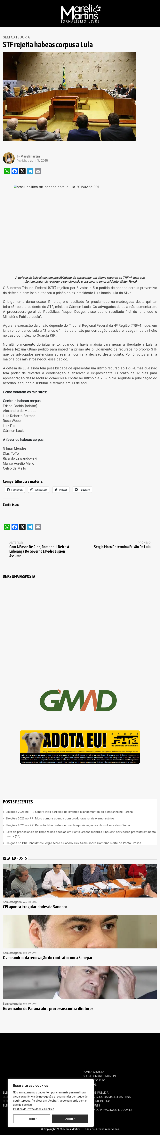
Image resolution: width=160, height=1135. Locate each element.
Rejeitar (32, 1118)
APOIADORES (91, 1105)
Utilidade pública (95, 1092)
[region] (51, 1103)
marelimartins (30, 156)
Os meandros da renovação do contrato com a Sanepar (47, 957)
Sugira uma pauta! (96, 1101)
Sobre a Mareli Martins (100, 1076)
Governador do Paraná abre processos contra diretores (48, 1008)
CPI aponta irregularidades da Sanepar (35, 906)
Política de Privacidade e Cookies (33, 1109)
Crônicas (90, 1084)
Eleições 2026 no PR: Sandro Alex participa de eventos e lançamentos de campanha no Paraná (69, 812)
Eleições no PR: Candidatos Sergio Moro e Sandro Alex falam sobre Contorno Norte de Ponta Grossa (73, 843)
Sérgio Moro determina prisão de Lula (122, 546)
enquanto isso (94, 1080)
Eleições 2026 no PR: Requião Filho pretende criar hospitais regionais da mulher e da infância (68, 825)
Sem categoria (16, 37)
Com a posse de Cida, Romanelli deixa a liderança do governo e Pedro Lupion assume (39, 551)
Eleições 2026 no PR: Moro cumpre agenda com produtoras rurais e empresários (60, 818)
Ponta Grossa (93, 1071)
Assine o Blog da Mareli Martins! (107, 1097)
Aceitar (70, 1118)
